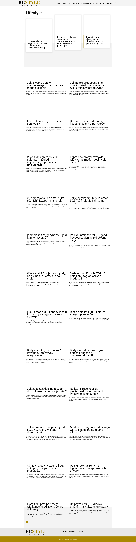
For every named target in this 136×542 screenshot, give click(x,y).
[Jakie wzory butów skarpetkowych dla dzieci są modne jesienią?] (46, 70)
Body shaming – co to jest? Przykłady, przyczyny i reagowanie (44, 353)
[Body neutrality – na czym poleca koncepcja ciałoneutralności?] (89, 337)
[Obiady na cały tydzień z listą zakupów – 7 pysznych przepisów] (46, 453)
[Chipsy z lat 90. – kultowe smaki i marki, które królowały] (89, 491)
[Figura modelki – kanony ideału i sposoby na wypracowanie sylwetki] (46, 299)
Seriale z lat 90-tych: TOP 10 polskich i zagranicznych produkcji (87, 276)
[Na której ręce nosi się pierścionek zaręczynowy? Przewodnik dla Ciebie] (89, 376)
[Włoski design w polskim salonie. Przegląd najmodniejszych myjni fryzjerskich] (46, 144)
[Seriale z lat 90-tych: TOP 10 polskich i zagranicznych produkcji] (89, 261)
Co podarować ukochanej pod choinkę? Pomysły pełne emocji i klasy (95, 40)
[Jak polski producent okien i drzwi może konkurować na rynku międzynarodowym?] (89, 70)
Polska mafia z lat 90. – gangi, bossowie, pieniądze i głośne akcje (89, 237)
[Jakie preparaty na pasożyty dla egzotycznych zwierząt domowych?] (46, 414)
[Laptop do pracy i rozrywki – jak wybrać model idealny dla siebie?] (89, 144)
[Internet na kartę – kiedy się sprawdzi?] (46, 108)
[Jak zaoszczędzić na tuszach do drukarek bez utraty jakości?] (46, 376)
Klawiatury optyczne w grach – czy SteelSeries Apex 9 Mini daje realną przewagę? (66, 41)
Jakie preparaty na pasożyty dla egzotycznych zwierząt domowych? (47, 430)
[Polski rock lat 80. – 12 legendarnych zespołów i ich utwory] (89, 453)
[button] (115, 3)
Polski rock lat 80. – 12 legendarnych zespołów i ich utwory (88, 468)
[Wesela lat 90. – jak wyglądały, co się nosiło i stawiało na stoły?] (46, 261)
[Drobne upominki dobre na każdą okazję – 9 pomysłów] (89, 108)
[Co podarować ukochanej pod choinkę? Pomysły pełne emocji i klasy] (97, 25)
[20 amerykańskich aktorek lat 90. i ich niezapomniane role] (46, 185)
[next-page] (41, 522)
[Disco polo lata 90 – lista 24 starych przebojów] (89, 299)
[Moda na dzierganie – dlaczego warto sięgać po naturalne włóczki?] (89, 414)
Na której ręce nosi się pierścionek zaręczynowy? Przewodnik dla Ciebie (86, 391)
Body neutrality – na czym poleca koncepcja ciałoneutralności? (86, 353)
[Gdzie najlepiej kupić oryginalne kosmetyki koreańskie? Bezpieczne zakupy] (39, 29)
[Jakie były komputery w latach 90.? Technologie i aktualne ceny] (89, 185)
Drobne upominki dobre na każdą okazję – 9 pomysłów (87, 122)
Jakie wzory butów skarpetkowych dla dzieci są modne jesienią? (45, 85)
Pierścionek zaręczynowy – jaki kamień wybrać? (47, 236)
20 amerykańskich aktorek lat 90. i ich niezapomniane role (45, 199)
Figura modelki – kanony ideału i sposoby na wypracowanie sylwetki (47, 314)
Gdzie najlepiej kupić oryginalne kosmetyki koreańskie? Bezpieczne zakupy (38, 44)
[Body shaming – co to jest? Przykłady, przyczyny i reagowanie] (46, 337)
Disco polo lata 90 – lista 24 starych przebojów (87, 313)
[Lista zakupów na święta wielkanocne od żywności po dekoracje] (46, 491)
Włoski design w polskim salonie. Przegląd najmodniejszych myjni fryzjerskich (43, 160)
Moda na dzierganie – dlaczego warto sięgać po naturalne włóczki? (90, 430)
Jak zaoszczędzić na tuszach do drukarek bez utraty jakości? (47, 390)
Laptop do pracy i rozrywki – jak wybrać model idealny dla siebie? (88, 159)
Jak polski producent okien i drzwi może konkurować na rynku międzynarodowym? (88, 85)
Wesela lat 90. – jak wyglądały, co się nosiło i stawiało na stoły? (46, 276)
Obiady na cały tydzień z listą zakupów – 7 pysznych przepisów (45, 468)
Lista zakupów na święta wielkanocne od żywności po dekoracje (45, 506)
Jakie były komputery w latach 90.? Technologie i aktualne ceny (89, 200)
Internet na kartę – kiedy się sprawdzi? (44, 122)
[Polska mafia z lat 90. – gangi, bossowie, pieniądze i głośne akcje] (89, 222)
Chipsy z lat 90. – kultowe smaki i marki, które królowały (89, 505)
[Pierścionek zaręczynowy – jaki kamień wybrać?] (46, 222)
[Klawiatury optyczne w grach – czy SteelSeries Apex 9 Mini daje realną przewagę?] (68, 25)
